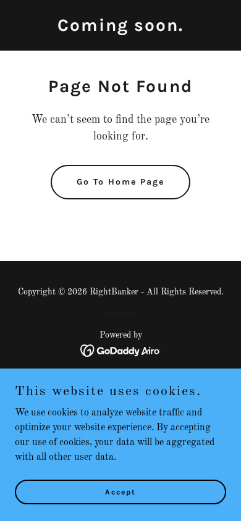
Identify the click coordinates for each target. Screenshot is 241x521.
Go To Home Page (120, 182)
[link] (120, 28)
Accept (120, 491)
